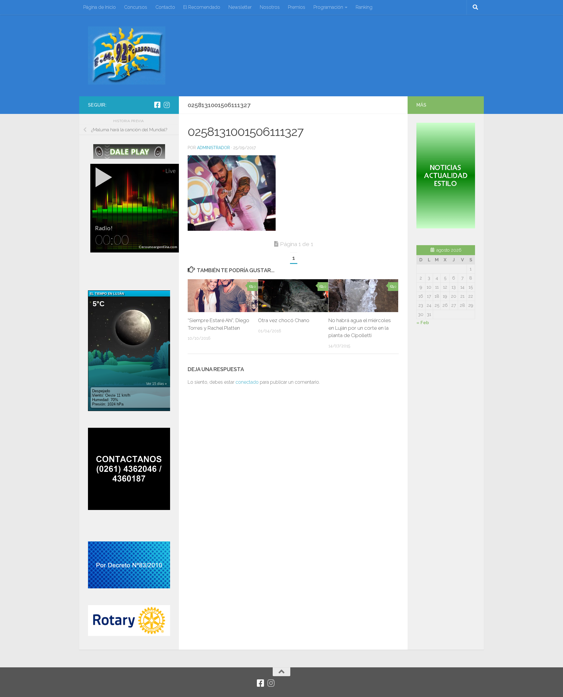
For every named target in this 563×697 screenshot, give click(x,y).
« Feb (422, 322)
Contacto (165, 7)
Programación (328, 7)
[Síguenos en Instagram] (166, 104)
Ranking (364, 7)
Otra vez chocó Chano (283, 320)
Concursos (135, 7)
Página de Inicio (99, 7)
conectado (247, 382)
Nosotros (270, 7)
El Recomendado (201, 7)
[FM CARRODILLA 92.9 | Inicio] (126, 55)
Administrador (213, 147)
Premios (296, 7)
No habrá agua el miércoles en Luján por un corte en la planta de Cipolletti (359, 327)
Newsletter (240, 7)
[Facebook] (157, 104)
